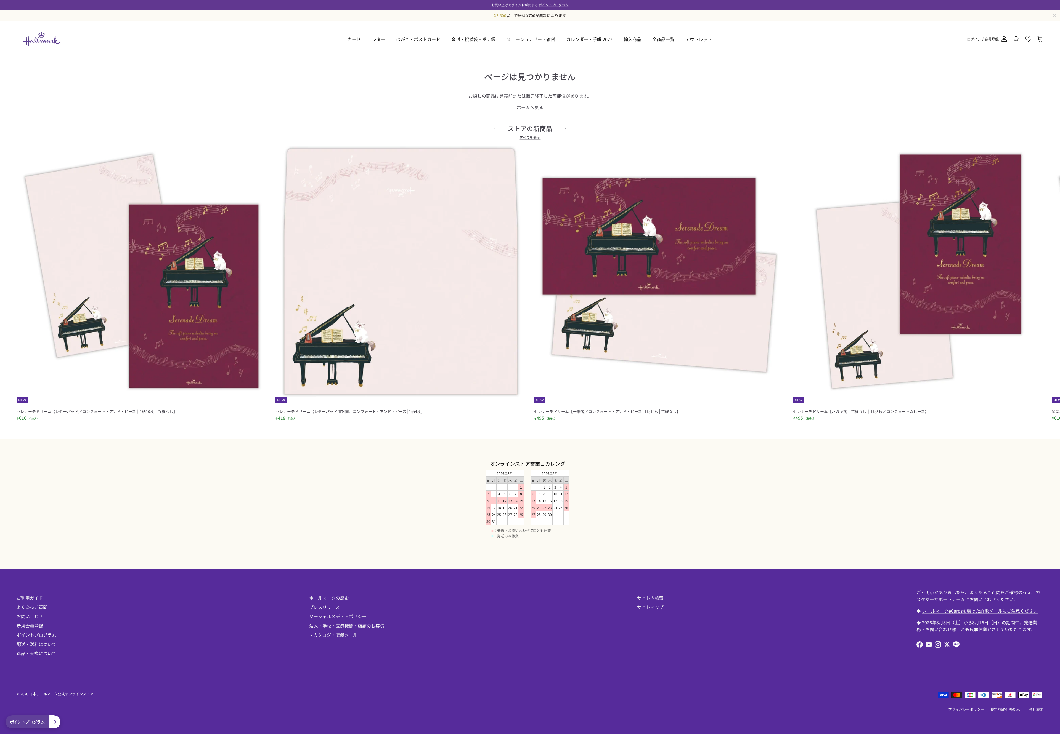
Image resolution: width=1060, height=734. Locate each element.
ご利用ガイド (30, 597)
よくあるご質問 (32, 607)
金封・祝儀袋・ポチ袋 (473, 39)
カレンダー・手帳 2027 (589, 39)
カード (354, 39)
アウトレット (698, 39)
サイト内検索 (650, 597)
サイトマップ (650, 607)
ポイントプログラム (553, 4)
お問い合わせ (30, 616)
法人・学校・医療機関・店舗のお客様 (346, 625)
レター (378, 39)
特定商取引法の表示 (1006, 709)
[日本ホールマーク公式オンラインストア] (41, 39)
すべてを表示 (530, 137)
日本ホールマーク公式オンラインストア (61, 694)
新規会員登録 (30, 625)
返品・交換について (36, 653)
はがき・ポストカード (418, 39)
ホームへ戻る (530, 107)
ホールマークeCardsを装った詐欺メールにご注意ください (980, 610)
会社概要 (1036, 709)
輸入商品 (632, 39)
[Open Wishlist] (1028, 39)
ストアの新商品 (530, 128)
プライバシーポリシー (966, 709)
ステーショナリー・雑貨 (531, 39)
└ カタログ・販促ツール (333, 634)
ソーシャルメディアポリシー (337, 616)
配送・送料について (36, 644)
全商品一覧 (663, 39)
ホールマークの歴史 (329, 597)
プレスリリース (324, 607)
